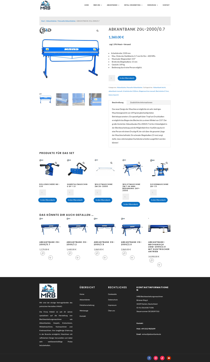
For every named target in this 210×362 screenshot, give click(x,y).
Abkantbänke (51, 21)
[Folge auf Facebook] (149, 358)
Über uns (111, 311)
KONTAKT (166, 5)
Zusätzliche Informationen (141, 102)
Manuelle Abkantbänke (66, 21)
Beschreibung (117, 102)
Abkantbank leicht (159, 87)
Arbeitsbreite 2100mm (130, 91)
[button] (98, 31)
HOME (86, 5)
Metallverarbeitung (87, 305)
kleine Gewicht (114, 95)
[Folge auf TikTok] (162, 358)
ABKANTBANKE (112, 5)
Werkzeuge (84, 311)
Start (43, 21)
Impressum (112, 305)
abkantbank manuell (115, 91)
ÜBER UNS (96, 5)
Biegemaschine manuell (147, 91)
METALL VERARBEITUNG (132, 5)
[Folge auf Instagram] (156, 358)
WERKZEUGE (151, 5)
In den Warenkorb (127, 78)
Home (82, 294)
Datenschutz (113, 300)
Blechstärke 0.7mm (162, 91)
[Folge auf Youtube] (169, 358)
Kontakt (83, 316)
